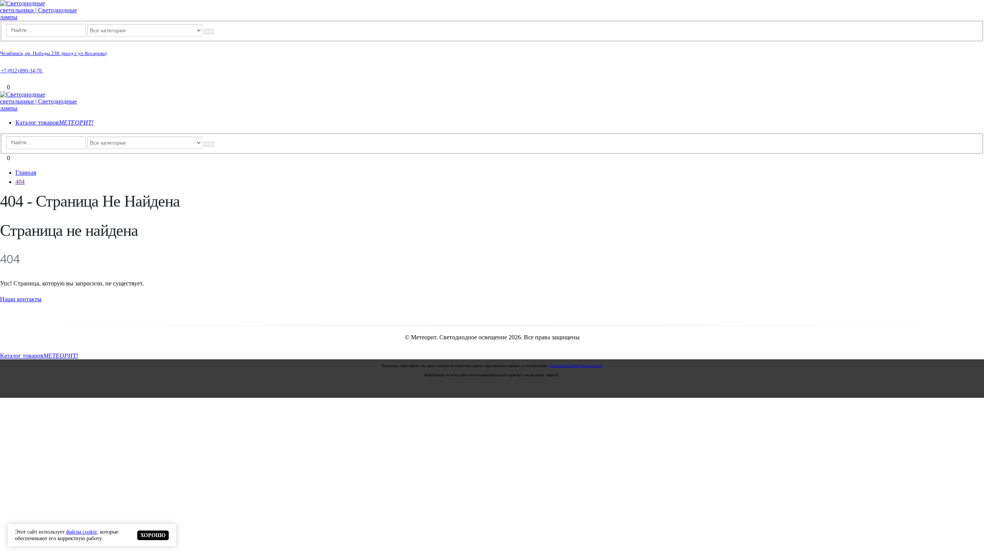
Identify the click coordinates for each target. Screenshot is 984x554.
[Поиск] (209, 31)
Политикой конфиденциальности (576, 366)
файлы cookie (81, 532)
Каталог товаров (54, 122)
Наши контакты (21, 299)
